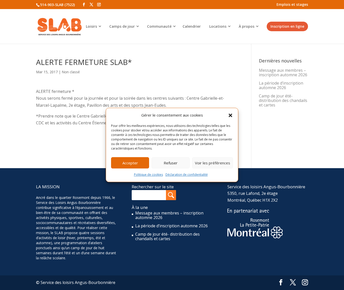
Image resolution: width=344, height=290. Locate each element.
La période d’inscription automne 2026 (281, 85)
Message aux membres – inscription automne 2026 (283, 72)
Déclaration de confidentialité (186, 175)
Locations (217, 26)
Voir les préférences (212, 162)
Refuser (171, 162)
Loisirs (91, 26)
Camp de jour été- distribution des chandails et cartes (283, 100)
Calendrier (192, 26)
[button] (230, 115)
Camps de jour (122, 26)
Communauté (159, 26)
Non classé (71, 71)
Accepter (130, 162)
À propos (246, 26)
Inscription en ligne (287, 26)
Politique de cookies (148, 175)
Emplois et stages (292, 4)
